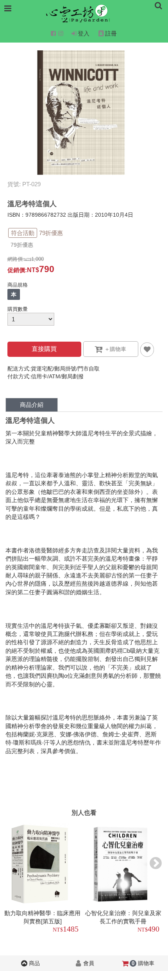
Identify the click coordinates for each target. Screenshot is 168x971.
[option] (44, 879)
